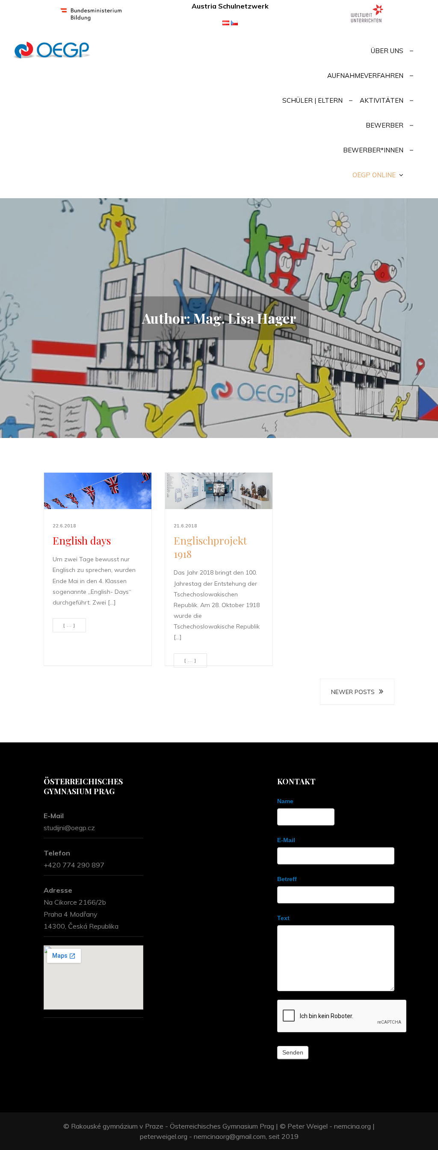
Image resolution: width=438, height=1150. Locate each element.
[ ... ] (69, 625)
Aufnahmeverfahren (365, 76)
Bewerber (384, 125)
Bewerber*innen (373, 150)
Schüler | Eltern (312, 100)
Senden (292, 1052)
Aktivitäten (381, 100)
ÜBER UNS (387, 51)
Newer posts (353, 692)
